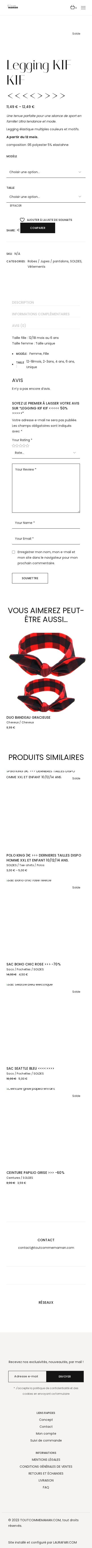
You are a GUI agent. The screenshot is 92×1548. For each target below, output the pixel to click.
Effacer (16, 205)
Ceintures (13, 1178)
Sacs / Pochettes (18, 969)
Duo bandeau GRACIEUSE (28, 717)
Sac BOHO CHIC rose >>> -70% (33, 964)
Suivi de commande (46, 1440)
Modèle (11, 156)
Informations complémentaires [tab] (41, 314)
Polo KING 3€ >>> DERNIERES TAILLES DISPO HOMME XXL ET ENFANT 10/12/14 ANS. (43, 858)
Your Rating (22, 440)
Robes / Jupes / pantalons (48, 261)
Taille (10, 188)
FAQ (46, 1487)
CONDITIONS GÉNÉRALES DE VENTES (46, 1466)
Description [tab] (23, 302)
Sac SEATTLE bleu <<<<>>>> (30, 1068)
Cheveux (12, 722)
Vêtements (36, 266)
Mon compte (46, 1433)
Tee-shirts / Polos (31, 865)
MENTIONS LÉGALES (46, 1459)
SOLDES (76, 261)
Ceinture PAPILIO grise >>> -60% (35, 1172)
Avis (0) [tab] (19, 325)
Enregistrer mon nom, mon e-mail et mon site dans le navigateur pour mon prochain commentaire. (48, 557)
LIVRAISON (46, 1480)
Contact (46, 1426)
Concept (46, 1419)
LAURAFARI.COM (65, 1542)
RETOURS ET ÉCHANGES (46, 1473)
